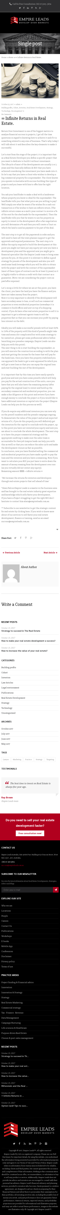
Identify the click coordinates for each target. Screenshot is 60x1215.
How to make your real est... (15, 1066)
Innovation (6, 987)
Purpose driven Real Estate (14, 1033)
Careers (4, 921)
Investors (22, 108)
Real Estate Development (36, 108)
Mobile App (7, 946)
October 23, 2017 (7, 104)
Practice (28, 759)
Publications (7, 692)
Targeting (50, 759)
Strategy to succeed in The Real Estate (20, 630)
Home (4, 57)
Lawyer (6, 759)
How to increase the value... (15, 1076)
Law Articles (7, 682)
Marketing (17, 759)
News (11, 57)
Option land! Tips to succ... (14, 1105)
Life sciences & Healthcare (14, 1028)
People (4, 916)
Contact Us (6, 926)
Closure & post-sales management (17, 1038)
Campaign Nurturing (11, 1023)
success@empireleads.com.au (12, 865)
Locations (6, 910)
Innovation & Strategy (11, 992)
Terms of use (7, 966)
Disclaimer (6, 956)
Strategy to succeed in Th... (15, 1056)
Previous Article (12, 553)
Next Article (49, 553)
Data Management (10, 1018)
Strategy (49, 108)
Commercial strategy (11, 1007)
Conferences (7, 951)
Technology (5, 111)
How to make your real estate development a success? (28, 640)
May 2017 (5, 744)
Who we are (6, 905)
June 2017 (5, 739)
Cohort (15, 108)
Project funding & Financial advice (17, 982)
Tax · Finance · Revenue (12, 1012)
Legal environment (10, 687)
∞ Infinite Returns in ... (12, 1095)
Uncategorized (16, 111)
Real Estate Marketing (12, 1002)
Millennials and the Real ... (14, 1086)
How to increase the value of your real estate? (24, 650)
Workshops (6, 936)
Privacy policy (8, 961)
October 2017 (7, 728)
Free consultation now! (30, 833)
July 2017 (5, 733)
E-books (5, 941)
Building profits (6, 108)
